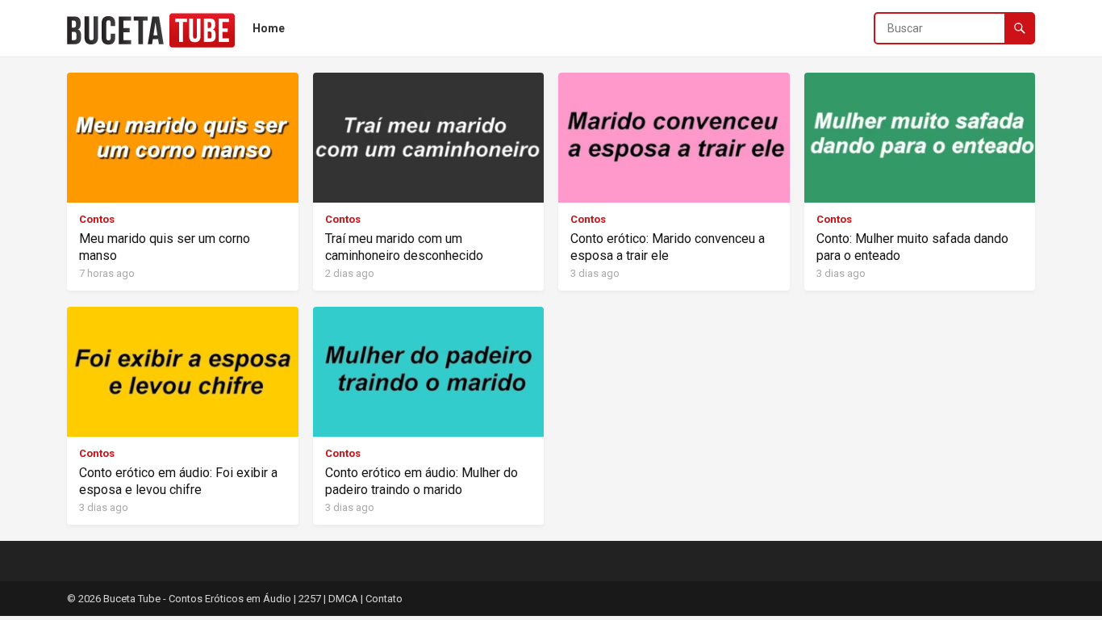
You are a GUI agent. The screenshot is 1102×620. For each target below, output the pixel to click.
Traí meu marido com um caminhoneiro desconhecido (404, 247)
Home (269, 28)
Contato (384, 599)
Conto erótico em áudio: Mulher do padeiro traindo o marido (421, 481)
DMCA (343, 599)
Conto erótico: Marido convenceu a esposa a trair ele (667, 247)
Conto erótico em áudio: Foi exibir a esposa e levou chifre (178, 481)
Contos (97, 219)
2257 (309, 599)
